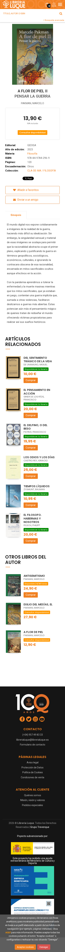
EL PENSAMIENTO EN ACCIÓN (37, 392)
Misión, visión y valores (32, 800)
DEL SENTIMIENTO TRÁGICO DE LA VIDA (38, 359)
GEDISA (31, 145)
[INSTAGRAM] (35, 719)
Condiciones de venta (32, 777)
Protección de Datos (32, 767)
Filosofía (32, 153)
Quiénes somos (32, 795)
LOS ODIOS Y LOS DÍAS (39, 457)
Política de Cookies (32, 772)
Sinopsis (16, 215)
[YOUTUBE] (42, 719)
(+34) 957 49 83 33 (32, 734)
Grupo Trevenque (39, 827)
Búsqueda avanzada (54, 20)
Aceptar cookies (25, 947)
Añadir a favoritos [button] (28, 190)
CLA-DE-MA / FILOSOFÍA (41, 170)
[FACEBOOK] (22, 719)
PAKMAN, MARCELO (32, 103)
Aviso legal (32, 762)
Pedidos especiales (32, 805)
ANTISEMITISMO (34, 576)
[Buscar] (61, 13)
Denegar (44, 947)
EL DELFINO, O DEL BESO (35, 427)
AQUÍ (8, 932)
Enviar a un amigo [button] (27, 199)
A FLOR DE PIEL (33, 632)
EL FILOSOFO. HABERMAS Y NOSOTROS (32, 518)
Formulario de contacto (32, 744)
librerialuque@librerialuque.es (32, 739)
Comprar (31, 380)
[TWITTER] (28, 719)
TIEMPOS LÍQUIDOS (37, 486)
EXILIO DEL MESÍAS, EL (38, 604)
